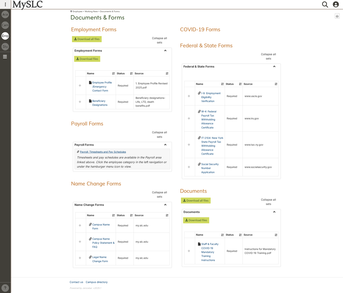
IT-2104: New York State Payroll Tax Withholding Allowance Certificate (212, 145)
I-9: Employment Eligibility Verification (211, 97)
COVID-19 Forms (200, 29)
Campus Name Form (101, 226)
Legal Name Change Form (100, 258)
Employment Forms (93, 29)
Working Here (91, 11)
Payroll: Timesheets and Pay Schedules (103, 151)
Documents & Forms (110, 11)
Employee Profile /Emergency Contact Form (102, 86)
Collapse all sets (159, 40)
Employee (77, 11)
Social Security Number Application (210, 168)
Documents (193, 191)
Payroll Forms (87, 123)
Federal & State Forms (206, 45)
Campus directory (97, 282)
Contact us (76, 282)
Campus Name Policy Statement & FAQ (103, 242)
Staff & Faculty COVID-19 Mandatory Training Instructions (209, 252)
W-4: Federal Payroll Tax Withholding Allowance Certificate (208, 119)
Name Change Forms (96, 183)
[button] (87, 39)
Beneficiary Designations (99, 102)
